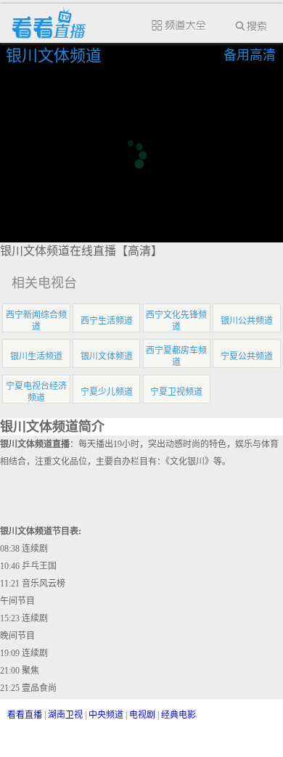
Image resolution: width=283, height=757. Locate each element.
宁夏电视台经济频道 (36, 392)
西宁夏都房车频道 (176, 356)
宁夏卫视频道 (176, 392)
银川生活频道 (36, 356)
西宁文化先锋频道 (176, 321)
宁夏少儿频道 (107, 392)
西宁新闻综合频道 (36, 321)
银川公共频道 (247, 321)
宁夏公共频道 (247, 356)
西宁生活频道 (107, 321)
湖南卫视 (65, 715)
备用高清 (249, 55)
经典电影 (178, 715)
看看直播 (24, 715)
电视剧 (142, 715)
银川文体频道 (56, 55)
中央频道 (106, 715)
